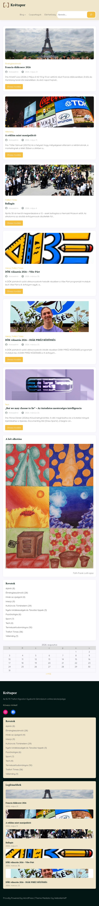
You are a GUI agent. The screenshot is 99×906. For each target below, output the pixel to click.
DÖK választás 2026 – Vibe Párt (22, 271)
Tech (7, 404)
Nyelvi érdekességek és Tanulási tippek (25, 610)
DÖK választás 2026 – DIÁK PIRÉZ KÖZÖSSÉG (30, 339)
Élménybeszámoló (13, 63)
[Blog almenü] (25, 14)
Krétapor (18, 5)
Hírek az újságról (14, 597)
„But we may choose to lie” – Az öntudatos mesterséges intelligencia (43, 408)
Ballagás (9, 203)
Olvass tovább (15, 87)
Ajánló (9, 588)
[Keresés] (91, 15)
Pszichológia (12, 614)
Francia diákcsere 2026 (18, 67)
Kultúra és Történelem (16, 605)
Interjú (8, 268)
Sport (8, 618)
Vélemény (9, 131)
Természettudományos (17, 627)
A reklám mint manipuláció (20, 135)
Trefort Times (11, 200)
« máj (48, 673)
